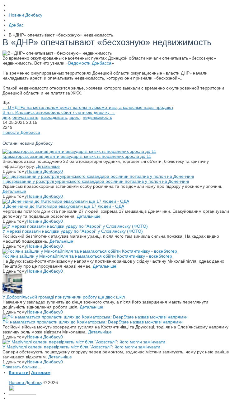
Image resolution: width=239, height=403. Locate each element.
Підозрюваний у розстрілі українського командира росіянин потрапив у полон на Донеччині (95, 181)
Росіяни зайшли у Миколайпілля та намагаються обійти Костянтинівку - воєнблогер (87, 256)
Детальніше (48, 166)
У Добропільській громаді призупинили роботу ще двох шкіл (63, 296)
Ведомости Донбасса (89, 63)
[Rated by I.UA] (22, 393)
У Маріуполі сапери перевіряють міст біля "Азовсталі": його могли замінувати (81, 346)
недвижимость (97, 117)
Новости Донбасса (21, 132)
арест (74, 117)
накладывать (54, 117)
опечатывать (25, 117)
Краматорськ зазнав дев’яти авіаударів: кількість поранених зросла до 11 (76, 156)
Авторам (40, 372)
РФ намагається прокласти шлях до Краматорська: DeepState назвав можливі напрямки (92, 321)
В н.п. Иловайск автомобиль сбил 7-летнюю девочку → (58, 112)
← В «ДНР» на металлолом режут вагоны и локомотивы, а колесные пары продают (87, 107)
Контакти (19, 372)
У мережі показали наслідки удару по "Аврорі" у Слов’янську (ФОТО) (72, 231)
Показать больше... (21, 366)
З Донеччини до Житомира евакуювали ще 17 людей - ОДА (63, 206)
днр (6, 117)
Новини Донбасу (43, 171)
